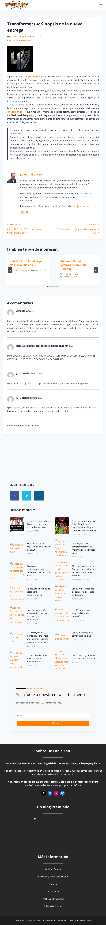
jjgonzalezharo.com (86, 206)
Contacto (53, 883)
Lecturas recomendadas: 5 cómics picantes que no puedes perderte (39, 524)
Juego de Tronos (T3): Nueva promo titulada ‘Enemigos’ (25, 228)
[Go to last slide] (10, 270)
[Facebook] (50, 793)
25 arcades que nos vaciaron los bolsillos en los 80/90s (38, 546)
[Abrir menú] (100, 5)
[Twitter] (26, 496)
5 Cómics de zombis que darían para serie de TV (78, 228)
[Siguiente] (96, 270)
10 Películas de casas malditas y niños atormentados (37, 658)
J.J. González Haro (18, 36)
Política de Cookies (53, 906)
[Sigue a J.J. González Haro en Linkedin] (27, 212)
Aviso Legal (53, 891)
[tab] (47, 286)
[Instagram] (39, 496)
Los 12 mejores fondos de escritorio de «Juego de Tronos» (83, 591)
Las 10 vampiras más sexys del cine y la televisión (82, 613)
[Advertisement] (53, 457)
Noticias (11, 41)
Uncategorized (24, 41)
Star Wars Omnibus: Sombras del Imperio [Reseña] (73, 265)
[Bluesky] (62, 793)
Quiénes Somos (53, 869)
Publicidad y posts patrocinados (53, 876)
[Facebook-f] (14, 496)
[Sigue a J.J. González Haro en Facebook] (22, 212)
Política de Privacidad (53, 898)
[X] (43, 793)
